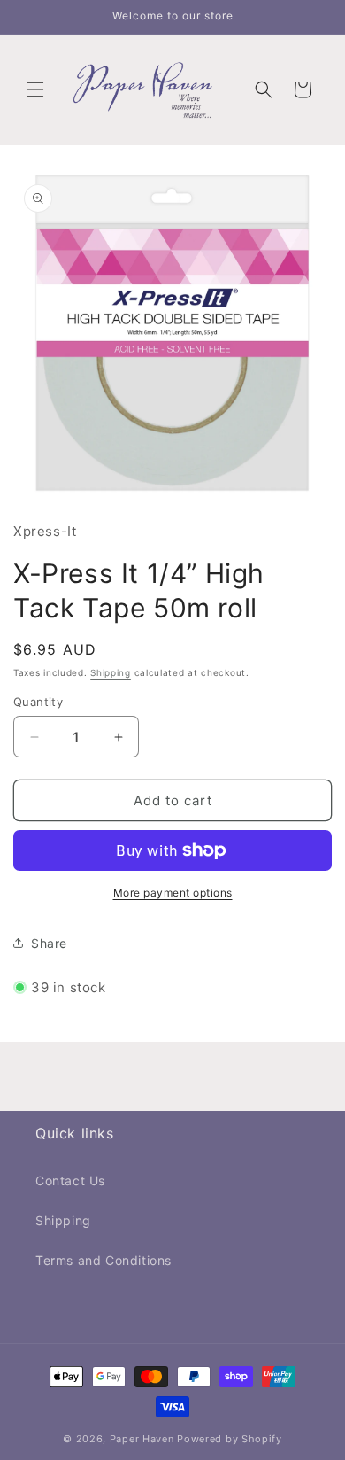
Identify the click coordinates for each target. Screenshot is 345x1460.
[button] (35, 89)
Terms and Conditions (103, 1260)
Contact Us (70, 1180)
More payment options (173, 892)
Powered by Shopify (229, 1439)
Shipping (110, 672)
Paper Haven (142, 1439)
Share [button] (49, 943)
